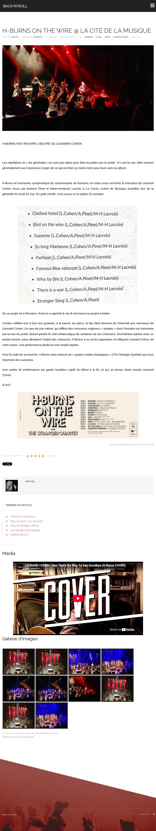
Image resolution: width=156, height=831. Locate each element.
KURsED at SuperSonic (23, 516)
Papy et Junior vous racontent (27, 521)
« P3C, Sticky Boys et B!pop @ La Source (41, 733)
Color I (140, 814)
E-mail (99, 37)
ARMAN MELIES (19, 534)
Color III (145, 814)
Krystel (15, 37)
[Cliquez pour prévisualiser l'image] (78, 88)
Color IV (148, 814)
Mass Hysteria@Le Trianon (25, 525)
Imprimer (89, 37)
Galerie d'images (120, 37)
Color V (151, 814)
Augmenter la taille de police (80, 36)
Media (107, 37)
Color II (143, 814)
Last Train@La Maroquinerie (25, 530)
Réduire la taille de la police (77, 36)
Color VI (153, 814)
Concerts (38, 37)
